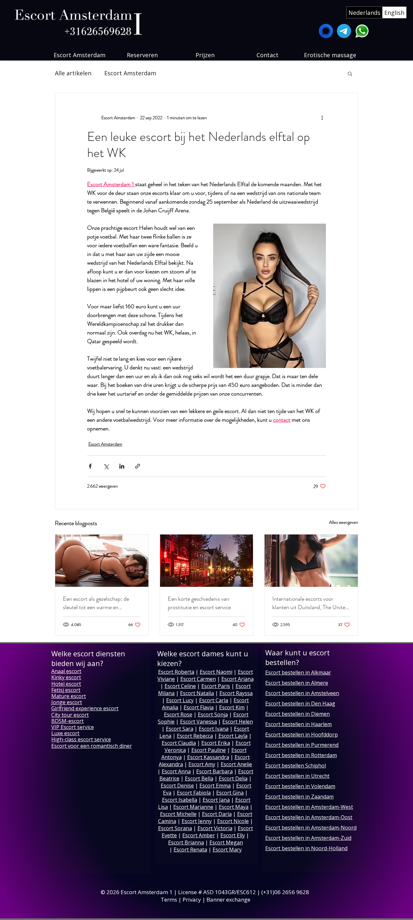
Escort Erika (215, 742)
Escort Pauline (208, 750)
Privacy (192, 899)
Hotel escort (66, 683)
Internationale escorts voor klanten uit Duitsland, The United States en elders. (310, 603)
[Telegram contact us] (344, 31)
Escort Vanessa (198, 721)
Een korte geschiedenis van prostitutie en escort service (199, 603)
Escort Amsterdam (130, 73)
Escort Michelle (178, 814)
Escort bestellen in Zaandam (299, 796)
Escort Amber (198, 835)
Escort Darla (217, 814)
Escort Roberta (176, 671)
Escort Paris (215, 686)
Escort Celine (180, 686)
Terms (169, 899)
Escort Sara (179, 728)
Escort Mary (227, 849)
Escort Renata (190, 849)
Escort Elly (232, 835)
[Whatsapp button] (362, 31)
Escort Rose (178, 714)
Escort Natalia (197, 693)
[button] (350, 73)
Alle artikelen (73, 73)
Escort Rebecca (195, 735)
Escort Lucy (180, 700)
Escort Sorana (175, 828)
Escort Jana (216, 799)
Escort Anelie (236, 764)
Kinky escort (66, 677)
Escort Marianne (193, 806)
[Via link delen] (138, 466)
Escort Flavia (199, 707)
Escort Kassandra (208, 757)
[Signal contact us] (326, 31)
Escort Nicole (233, 821)
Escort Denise (177, 785)
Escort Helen (237, 721)
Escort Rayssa (236, 693)
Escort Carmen (198, 678)
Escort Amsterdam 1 (147, 892)
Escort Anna (176, 771)
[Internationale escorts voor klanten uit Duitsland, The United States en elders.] (311, 560)
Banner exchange (228, 899)
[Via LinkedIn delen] (122, 466)
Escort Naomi (216, 671)
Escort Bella (199, 778)
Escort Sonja (213, 714)
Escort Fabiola (194, 792)
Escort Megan (226, 842)
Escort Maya (233, 806)
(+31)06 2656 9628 (285, 892)
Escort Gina (230, 792)
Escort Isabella (179, 799)
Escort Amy (201, 764)
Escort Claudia (179, 742)
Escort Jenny (197, 821)
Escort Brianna (186, 842)
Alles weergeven (343, 522)
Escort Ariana (237, 678)
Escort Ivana (213, 728)
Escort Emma (215, 785)
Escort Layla (232, 735)
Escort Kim (232, 707)
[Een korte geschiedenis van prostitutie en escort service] (206, 560)
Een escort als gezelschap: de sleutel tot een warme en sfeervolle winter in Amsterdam (98, 603)
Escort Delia (233, 778)
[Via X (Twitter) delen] (106, 466)
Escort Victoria (214, 828)
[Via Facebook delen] (90, 466)
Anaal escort (66, 671)
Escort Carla (213, 700)
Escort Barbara (214, 771)
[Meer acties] (322, 118)
